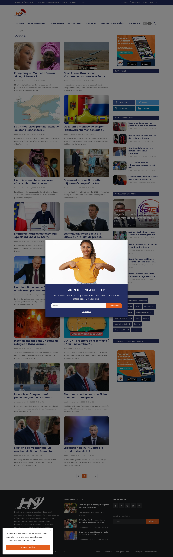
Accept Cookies (28, 547)
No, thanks (86, 311)
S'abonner (114, 305)
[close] (50, 530)
